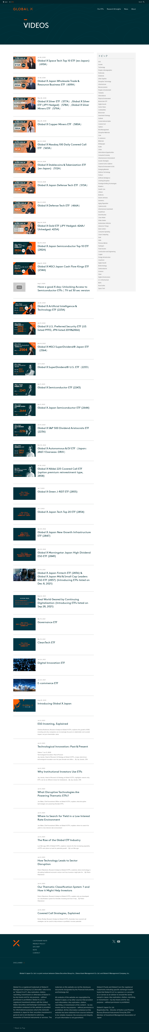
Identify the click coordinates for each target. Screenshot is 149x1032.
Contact (36, 953)
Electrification (102, 215)
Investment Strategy (104, 116)
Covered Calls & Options (105, 164)
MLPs (99, 283)
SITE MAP (36, 947)
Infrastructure (102, 84)
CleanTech (101, 260)
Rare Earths (101, 286)
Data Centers (102, 229)
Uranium (100, 272)
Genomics (101, 201)
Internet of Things (103, 226)
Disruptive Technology (104, 82)
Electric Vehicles (103, 198)
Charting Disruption (103, 181)
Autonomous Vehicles (104, 223)
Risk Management (103, 130)
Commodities (102, 110)
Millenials (101, 141)
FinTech (100, 175)
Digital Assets (102, 104)
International (102, 96)
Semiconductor (102, 269)
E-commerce (101, 138)
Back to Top (20, 1028)
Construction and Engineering (106, 252)
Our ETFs (100, 9)
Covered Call (102, 124)
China (100, 150)
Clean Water (101, 218)
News (126, 9)
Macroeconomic (102, 87)
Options (100, 127)
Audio (100, 147)
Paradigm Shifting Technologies (107, 184)
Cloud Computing (103, 235)
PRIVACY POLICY (39, 944)
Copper (100, 254)
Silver (99, 274)
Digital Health (102, 263)
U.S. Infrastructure (103, 280)
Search (140, 2)
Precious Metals (102, 243)
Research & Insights (114, 9)
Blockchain (101, 113)
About (133, 9)
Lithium (100, 192)
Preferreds (101, 73)
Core (99, 135)
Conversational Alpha (104, 121)
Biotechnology (102, 266)
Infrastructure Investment (105, 209)
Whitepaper (101, 144)
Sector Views (102, 107)
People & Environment (104, 90)
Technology (101, 67)
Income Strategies (103, 161)
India (99, 240)
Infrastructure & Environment (106, 158)
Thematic (101, 93)
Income (100, 65)
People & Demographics (105, 70)
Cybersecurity (102, 206)
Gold (99, 237)
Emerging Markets (103, 169)
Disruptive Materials (104, 133)
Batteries (101, 195)
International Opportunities (106, 152)
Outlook (100, 118)
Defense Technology (104, 172)
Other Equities (102, 79)
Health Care (101, 189)
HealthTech (101, 212)
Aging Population (103, 203)
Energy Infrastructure (104, 257)
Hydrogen (101, 246)
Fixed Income (102, 249)
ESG (99, 62)
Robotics (100, 186)
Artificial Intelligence (104, 178)
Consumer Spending (104, 232)
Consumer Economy (104, 155)
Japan (6, 2)
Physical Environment (104, 99)
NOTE (35, 950)
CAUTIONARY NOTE (40, 940)
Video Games (102, 220)
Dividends (101, 76)
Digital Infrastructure (104, 277)
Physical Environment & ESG (106, 167)
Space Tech (101, 289)
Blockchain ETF (102, 101)
